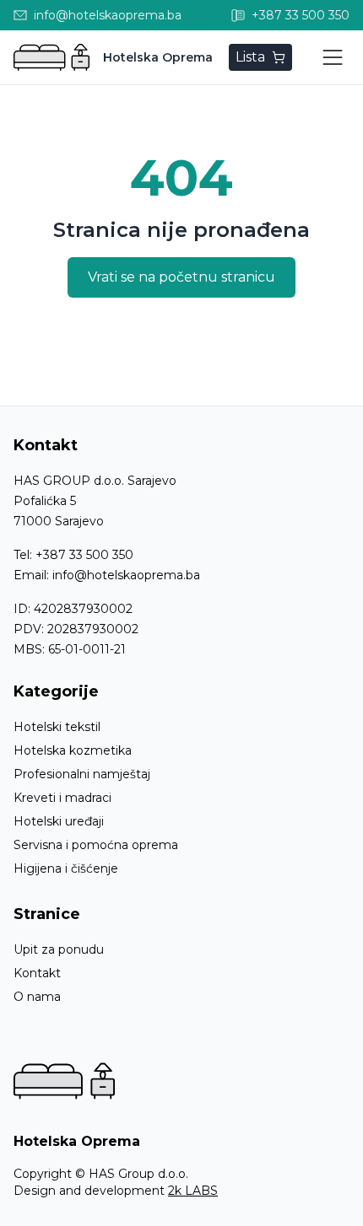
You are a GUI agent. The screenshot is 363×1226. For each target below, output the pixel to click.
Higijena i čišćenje (66, 868)
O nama (37, 996)
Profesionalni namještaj (82, 774)
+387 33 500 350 (84, 554)
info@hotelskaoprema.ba (126, 575)
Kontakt (37, 973)
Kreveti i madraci (62, 797)
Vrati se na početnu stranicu (181, 277)
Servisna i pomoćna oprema (96, 844)
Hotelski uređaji (59, 821)
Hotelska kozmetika (73, 750)
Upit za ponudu (59, 949)
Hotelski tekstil (57, 726)
